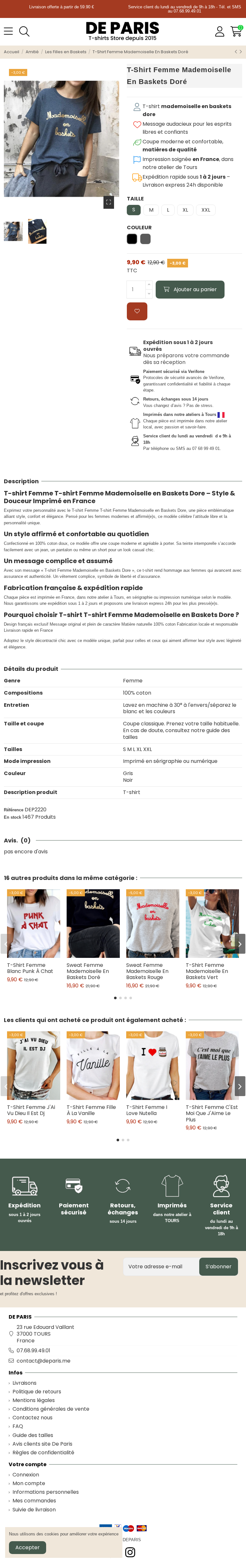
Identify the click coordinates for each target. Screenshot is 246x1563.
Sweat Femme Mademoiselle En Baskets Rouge (147, 971)
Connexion (25, 1475)
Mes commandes (34, 1501)
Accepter (27, 1547)
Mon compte (28, 1483)
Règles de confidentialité (43, 1452)
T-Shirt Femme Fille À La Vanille (91, 1110)
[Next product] (240, 51)
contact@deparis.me (43, 1360)
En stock (12, 817)
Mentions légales (33, 1400)
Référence (13, 809)
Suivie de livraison (34, 1510)
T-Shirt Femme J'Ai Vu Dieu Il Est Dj (31, 1110)
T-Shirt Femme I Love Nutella (146, 1110)
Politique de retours (36, 1392)
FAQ (17, 1426)
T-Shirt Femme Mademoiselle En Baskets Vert (207, 971)
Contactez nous (32, 1418)
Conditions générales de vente (50, 1409)
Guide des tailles (32, 1435)
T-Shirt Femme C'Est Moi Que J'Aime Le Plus (212, 1113)
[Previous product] (236, 51)
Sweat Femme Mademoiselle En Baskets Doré (88, 971)
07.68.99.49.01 (33, 1350)
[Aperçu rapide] (39, 955)
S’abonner (219, 1266)
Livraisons (24, 1383)
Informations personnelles (45, 1492)
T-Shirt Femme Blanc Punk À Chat (30, 968)
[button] (115, 998)
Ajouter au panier (195, 289)
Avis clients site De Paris (42, 1444)
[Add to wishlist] (137, 311)
